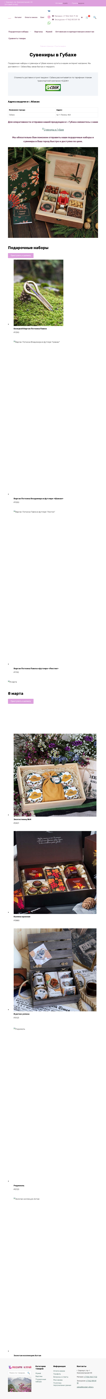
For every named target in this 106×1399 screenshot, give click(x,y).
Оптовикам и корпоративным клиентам (74, 31)
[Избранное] (82, 17)
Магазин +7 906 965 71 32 (66, 16)
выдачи (81, 3)
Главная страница (46, 46)
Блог (42, 17)
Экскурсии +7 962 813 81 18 (67, 19)
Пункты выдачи (60, 46)
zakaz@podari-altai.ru (85, 1387)
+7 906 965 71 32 (90, 1377)
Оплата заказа (31, 17)
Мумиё (49, 31)
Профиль (57, 1374)
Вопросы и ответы (60, 1377)
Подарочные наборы (18, 31)
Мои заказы (58, 1380)
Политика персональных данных (62, 1384)
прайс (65, 3)
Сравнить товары (17, 38)
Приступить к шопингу (21, 255)
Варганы (38, 31)
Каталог (18, 17)
